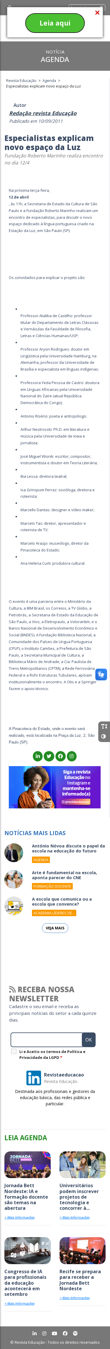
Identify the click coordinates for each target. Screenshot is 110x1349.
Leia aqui (55, 23)
